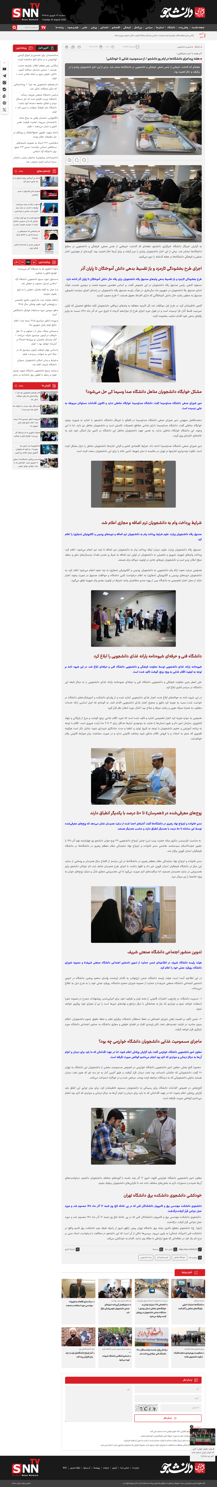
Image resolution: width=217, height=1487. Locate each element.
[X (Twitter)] (4, 110)
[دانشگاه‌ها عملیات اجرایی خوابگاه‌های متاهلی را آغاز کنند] (188, 1288)
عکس (84, 27)
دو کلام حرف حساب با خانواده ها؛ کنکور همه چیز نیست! (25, 408)
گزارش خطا (169, 1249)
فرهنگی (127, 27)
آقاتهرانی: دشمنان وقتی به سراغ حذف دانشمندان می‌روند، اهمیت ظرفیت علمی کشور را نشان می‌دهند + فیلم (37, 122)
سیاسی (149, 27)
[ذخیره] (73, 47)
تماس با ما (124, 1468)
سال (17, 262)
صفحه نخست (198, 27)
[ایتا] (4, 96)
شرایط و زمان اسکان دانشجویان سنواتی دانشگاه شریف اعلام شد (37, 362)
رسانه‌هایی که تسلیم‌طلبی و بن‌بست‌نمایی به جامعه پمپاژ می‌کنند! (27, 235)
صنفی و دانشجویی (184, 47)
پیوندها (97, 1468)
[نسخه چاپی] (66, 47)
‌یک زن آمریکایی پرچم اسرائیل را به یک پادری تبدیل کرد (25, 180)
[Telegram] (4, 76)
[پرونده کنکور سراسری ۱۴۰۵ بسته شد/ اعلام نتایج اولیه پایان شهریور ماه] (49, 423)
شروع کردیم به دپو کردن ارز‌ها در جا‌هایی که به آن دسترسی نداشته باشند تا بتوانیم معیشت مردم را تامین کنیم (25, 221)
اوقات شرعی (75, 1468)
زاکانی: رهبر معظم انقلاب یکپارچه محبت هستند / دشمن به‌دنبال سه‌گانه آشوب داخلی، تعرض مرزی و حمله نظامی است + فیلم (147, 35)
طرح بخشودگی (162, 1257)
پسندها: (155, 1249)
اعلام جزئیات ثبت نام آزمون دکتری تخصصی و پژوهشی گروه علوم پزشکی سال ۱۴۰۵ (36, 302)
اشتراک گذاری (70, 1249)
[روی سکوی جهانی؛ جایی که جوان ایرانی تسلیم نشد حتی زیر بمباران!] (202, 1437)
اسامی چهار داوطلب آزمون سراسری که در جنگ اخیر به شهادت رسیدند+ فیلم (37, 352)
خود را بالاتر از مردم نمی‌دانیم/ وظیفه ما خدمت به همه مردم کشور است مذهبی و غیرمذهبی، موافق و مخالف (26, 208)
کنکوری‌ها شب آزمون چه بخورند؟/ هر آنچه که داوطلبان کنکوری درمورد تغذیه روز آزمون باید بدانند (26, 449)
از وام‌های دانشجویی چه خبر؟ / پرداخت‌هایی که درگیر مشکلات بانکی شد (35, 87)
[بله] (4, 89)
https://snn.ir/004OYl (188, 1249)
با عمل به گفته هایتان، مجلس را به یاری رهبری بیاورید (37, 292)
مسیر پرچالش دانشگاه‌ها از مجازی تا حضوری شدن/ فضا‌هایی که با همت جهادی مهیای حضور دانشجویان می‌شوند (25, 463)
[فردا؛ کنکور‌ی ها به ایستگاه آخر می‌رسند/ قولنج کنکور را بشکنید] (49, 436)
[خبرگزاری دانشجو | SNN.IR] (182, 12)
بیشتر (18, 171)
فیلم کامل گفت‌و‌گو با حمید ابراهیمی (28, 193)
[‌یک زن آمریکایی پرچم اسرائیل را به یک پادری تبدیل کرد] (49, 182)
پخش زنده (183, 27)
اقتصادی (116, 27)
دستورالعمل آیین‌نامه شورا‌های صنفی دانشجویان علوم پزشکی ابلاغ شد (115, 1309)
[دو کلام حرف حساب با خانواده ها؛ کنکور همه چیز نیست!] (49, 410)
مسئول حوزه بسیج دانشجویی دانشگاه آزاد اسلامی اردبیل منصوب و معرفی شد (36, 281)
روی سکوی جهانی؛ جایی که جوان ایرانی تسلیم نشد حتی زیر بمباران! (203, 1452)
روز (34, 262)
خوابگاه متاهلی (179, 1257)
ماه (22, 262)
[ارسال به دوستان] (79, 47)
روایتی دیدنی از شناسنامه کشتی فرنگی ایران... (26, 246)
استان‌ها (160, 27)
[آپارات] (4, 103)
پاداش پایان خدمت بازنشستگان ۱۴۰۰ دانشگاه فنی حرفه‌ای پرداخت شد (151, 1352)
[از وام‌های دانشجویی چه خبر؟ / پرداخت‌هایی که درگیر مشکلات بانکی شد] (49, 396)
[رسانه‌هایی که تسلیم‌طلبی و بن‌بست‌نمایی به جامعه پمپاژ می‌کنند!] (49, 235)
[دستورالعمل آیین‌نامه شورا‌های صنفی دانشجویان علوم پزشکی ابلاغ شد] (115, 1288)
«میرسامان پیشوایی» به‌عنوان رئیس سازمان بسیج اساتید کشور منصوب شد (35, 160)
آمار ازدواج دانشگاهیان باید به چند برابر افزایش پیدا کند (79, 1355)
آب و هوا (86, 1468)
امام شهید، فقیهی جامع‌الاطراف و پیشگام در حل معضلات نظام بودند (35, 135)
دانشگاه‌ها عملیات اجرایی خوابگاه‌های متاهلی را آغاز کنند (190, 1307)
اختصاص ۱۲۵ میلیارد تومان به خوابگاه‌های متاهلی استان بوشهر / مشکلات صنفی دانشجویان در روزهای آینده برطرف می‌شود (151, 1310)
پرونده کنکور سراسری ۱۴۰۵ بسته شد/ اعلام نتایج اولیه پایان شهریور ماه (35, 323)
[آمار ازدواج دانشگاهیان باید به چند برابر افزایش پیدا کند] (78, 1336)
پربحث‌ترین (21, 48)
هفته (28, 262)
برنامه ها (60, 27)
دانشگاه (171, 27)
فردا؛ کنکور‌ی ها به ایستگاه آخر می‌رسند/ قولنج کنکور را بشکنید (37, 271)
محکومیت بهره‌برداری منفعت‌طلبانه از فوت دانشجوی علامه (188, 1355)
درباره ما (135, 1468)
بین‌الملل (138, 27)
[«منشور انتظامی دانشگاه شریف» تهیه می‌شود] (115, 1336)
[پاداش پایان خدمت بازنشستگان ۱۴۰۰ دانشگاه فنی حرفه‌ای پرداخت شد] (152, 1336)
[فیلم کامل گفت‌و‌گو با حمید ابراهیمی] (49, 195)
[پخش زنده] (43, 27)
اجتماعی (104, 27)
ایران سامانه (16, 1483)
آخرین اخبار (43, 48)
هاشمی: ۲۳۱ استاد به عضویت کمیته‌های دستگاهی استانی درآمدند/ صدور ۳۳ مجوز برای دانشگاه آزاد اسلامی (35, 147)
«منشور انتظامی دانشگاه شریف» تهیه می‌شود (116, 1358)
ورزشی (94, 27)
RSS (65, 1468)
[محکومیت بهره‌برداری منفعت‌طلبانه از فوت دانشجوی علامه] (188, 1336)
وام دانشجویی (145, 1257)
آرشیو (114, 1468)
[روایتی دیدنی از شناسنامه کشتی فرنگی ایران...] (49, 248)
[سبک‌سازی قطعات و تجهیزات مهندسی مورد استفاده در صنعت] (78, 1288)
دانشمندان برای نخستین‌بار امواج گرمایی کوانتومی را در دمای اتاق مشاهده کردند (37, 57)
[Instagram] (4, 82)
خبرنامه (106, 1468)
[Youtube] (4, 69)
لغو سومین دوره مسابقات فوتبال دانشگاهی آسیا (35, 312)
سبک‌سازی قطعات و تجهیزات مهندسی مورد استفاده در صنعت (79, 1304)
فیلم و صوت (72, 27)
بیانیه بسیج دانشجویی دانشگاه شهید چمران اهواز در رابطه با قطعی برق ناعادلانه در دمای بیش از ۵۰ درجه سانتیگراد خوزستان (35, 375)
